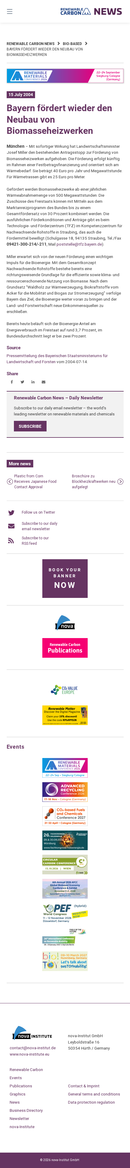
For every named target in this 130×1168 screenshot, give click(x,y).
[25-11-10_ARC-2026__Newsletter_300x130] (65, 801)
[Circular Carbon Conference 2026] (65, 873)
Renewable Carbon (26, 1069)
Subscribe (30, 426)
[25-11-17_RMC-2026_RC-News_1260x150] (65, 82)
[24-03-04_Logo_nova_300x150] (65, 632)
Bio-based (72, 44)
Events (16, 1077)
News (15, 1102)
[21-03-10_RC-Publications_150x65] (65, 656)
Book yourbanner (65, 578)
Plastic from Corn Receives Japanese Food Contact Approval (35, 481)
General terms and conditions (94, 1094)
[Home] (91, 11)
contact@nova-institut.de (33, 1047)
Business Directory (26, 1110)
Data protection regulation (91, 1102)
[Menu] (18, 11)
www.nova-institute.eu (29, 1054)
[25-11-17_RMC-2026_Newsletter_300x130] (65, 776)
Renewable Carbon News (30, 44)
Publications (21, 1085)
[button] (12, 382)
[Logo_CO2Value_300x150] (65, 700)
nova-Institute (22, 1126)
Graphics (17, 1094)
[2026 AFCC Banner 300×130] (65, 897)
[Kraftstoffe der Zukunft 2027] (65, 946)
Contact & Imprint (83, 1085)
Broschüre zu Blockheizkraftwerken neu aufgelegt (93, 481)
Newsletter (19, 1118)
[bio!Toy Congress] (65, 970)
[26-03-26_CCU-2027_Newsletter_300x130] (65, 825)
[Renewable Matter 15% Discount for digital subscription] (65, 724)
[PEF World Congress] (65, 921)
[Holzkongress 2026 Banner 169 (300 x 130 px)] (65, 849)
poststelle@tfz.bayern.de (79, 244)
